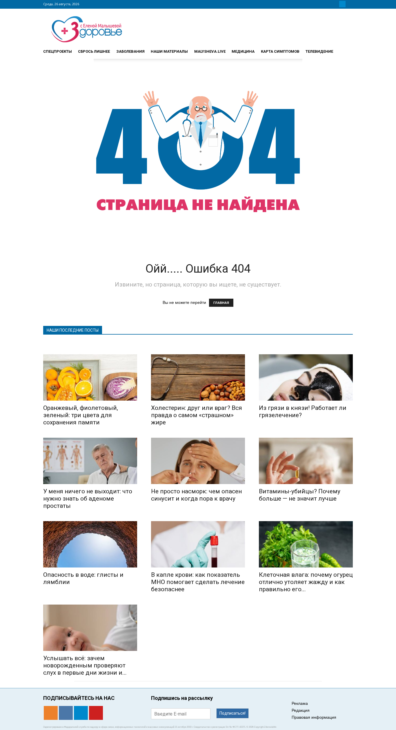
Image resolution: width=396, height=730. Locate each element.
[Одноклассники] (328, 4)
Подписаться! (232, 713)
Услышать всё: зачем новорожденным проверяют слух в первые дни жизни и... (85, 665)
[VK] (335, 4)
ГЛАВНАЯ (221, 302)
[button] (346, 49)
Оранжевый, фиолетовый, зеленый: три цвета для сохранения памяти (80, 415)
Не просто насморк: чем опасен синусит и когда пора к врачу (196, 495)
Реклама (300, 703)
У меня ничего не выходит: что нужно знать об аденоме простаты (87, 498)
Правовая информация (314, 717)
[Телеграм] (342, 4)
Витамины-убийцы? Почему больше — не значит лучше (299, 495)
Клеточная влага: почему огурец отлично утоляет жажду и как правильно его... (306, 582)
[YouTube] (349, 4)
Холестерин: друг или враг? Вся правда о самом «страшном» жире (196, 415)
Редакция (301, 710)
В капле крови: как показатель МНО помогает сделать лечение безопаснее (198, 582)
